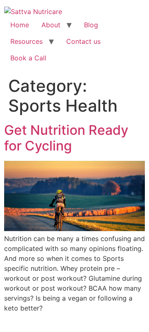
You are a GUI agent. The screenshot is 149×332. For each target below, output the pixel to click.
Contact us (83, 41)
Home (19, 25)
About (50, 25)
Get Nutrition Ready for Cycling (66, 138)
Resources (26, 41)
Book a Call (28, 58)
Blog (91, 25)
